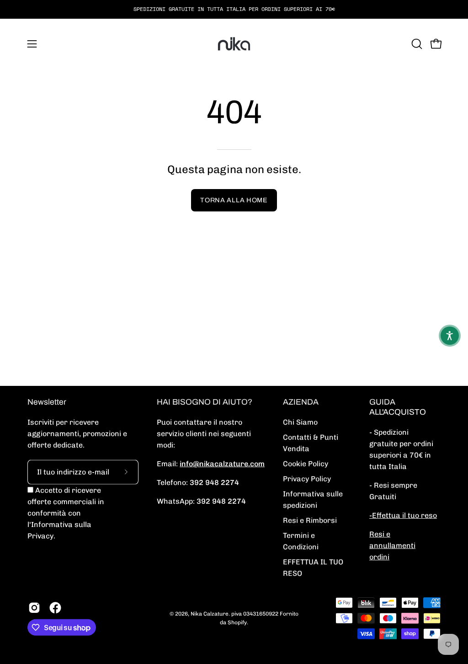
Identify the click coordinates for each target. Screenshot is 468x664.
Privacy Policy (307, 478)
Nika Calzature (210, 614)
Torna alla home (234, 200)
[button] (416, 43)
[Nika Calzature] (234, 44)
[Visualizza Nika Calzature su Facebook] (55, 608)
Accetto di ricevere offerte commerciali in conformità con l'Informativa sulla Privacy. (65, 513)
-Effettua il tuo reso (403, 515)
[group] (234, 9)
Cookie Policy (305, 463)
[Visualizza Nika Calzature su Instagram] (34, 608)
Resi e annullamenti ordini (392, 545)
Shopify (237, 622)
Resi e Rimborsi (310, 520)
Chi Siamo (300, 422)
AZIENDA (301, 402)
